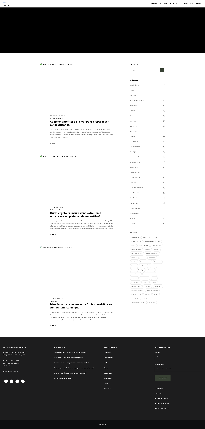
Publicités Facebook (137, 290)
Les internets (134, 167)
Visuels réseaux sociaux (138, 302)
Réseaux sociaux (136, 177)
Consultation (108, 378)
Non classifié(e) (134, 198)
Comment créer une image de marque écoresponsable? (71, 363)
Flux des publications (161, 398)
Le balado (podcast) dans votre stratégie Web (68, 357)
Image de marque (145, 262)
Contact (15, 371)
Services (132, 218)
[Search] (162, 70)
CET (100, 424)
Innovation (133, 131)
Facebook (134, 258)
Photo (154, 278)
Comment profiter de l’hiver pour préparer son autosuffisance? (74, 368)
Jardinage (52, 119)
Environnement (135, 146)
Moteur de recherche (149, 274)
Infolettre (133, 121)
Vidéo (145, 298)
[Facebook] (6, 381)
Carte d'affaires (143, 246)
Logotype (141, 270)
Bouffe (132, 90)
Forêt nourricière (54, 210)
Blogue (156, 237)
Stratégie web (135, 298)
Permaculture (59, 119)
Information (133, 126)
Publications (157, 286)
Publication (147, 286)
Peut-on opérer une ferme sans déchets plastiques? (70, 352)
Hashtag (133, 262)
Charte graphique (136, 250)
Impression (157, 262)
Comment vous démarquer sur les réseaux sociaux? (70, 373)
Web (105, 363)
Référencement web (152, 290)
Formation (133, 111)
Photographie (134, 213)
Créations (133, 95)
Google (143, 258)
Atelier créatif (146, 237)
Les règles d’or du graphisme (63, 378)
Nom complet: (159, 364)
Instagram (144, 266)
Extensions (135, 193)
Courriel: (157, 352)
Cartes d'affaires (156, 246)
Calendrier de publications (152, 242)
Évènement (133, 105)
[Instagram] (11, 381)
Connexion (158, 393)
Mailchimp (151, 270)
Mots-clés (134, 278)
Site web (133, 182)
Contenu (147, 250)
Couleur (156, 250)
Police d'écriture (135, 286)
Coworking (134, 141)
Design (106, 383)
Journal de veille (135, 157)
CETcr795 (52, 116)
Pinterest (153, 282)
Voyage (132, 223)
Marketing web (136, 172)
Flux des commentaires (162, 403)
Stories (156, 294)
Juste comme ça (135, 162)
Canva (133, 246)
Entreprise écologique (137, 100)
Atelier (133, 136)
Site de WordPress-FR (161, 408)
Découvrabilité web (136, 254)
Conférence (108, 373)
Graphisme (133, 116)
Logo (132, 270)
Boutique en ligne (137, 187)
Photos (145, 282)
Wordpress (152, 302)
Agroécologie (134, 85)
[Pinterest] (23, 381)
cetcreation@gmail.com (11, 363)
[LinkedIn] (17, 381)
